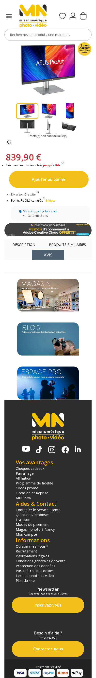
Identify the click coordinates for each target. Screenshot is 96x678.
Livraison (23, 519)
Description (23, 244)
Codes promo (27, 487)
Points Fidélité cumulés (27, 200)
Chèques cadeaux (30, 468)
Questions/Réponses (32, 514)
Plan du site (25, 580)
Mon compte (26, 534)
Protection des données (35, 565)
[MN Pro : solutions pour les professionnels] (48, 383)
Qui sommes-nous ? (32, 546)
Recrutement (26, 551)
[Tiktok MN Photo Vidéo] (39, 450)
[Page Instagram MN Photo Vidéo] (51, 450)
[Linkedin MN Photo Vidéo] (78, 449)
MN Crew (23, 497)
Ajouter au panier (49, 179)
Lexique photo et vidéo (35, 575)
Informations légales (32, 555)
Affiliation (23, 478)
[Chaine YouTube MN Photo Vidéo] (26, 449)
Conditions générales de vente (40, 560)
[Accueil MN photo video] (33, 16)
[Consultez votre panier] (83, 16)
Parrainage (25, 473)
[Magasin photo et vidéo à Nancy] (48, 295)
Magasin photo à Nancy (35, 529)
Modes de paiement (32, 524)
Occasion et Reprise (32, 492)
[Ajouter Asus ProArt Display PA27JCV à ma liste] (9, 142)
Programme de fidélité (34, 483)
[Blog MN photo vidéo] (48, 339)
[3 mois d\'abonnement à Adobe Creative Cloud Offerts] (48, 230)
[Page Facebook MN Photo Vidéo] (65, 450)
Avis (48, 255)
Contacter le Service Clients (38, 509)
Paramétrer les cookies (35, 570)
